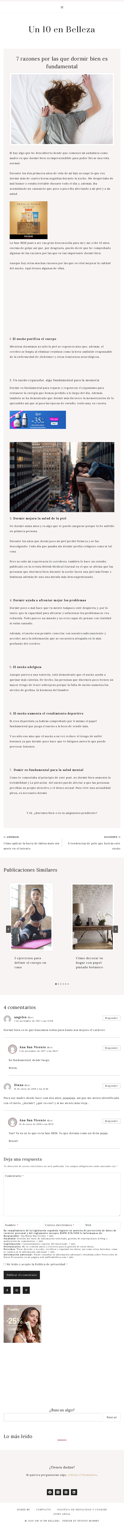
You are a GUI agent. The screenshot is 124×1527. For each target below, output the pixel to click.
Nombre (11, 1225)
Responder (111, 1018)
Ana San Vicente (32, 1047)
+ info (50, 1235)
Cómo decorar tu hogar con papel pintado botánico (89, 962)
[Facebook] (50, 1492)
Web (88, 1225)
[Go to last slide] (8, 929)
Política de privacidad (50, 1264)
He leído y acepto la (37, 1264)
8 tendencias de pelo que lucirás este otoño (94, 843)
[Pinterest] (66, 1492)
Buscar (112, 1417)
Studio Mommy (88, 1520)
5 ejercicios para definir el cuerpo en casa (30, 962)
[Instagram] (58, 1492)
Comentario (14, 1176)
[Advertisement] (62, 307)
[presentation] (31, 917)
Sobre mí (23, 1509)
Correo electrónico (59, 1225)
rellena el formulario (82, 1475)
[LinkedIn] (74, 1492)
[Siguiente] (115, 929)
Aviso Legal (62, 1514)
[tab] (56, 984)
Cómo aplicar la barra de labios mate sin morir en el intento (31, 843)
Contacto (43, 1509)
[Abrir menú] (62, 7)
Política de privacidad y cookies (82, 1509)
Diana (19, 1085)
